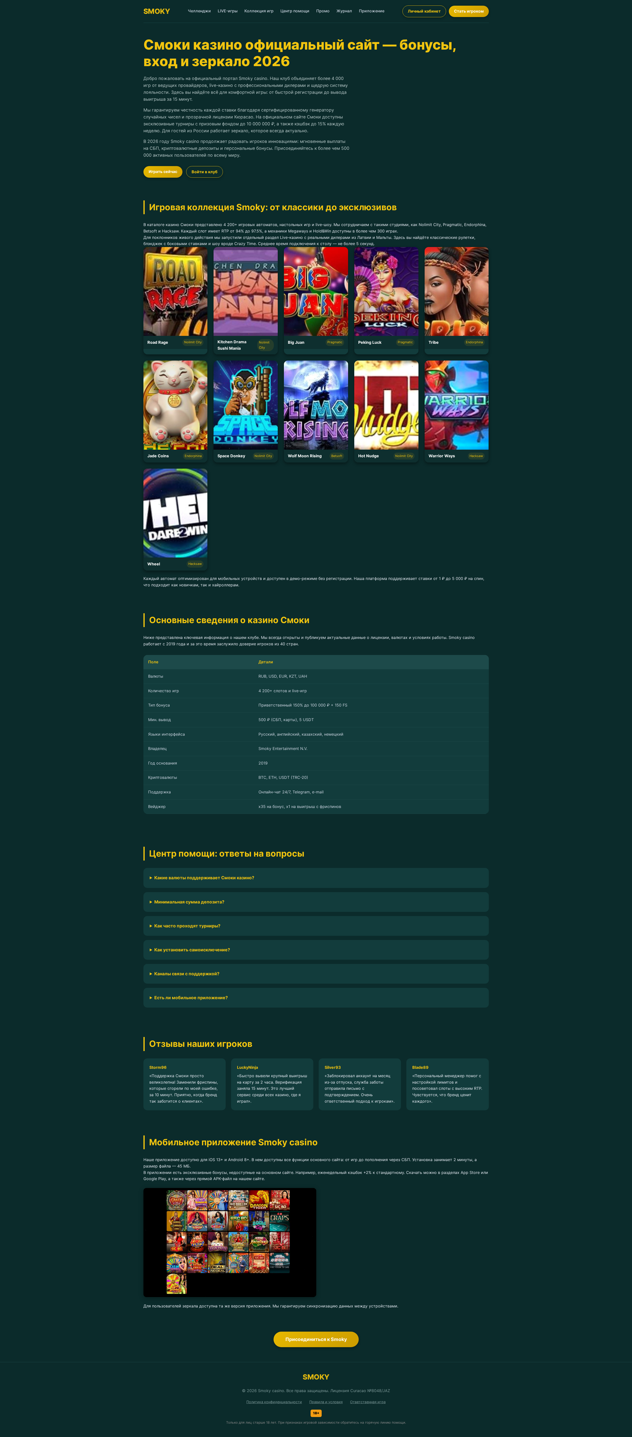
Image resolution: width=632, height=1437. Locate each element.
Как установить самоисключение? (192, 949)
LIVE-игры (227, 10)
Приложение (371, 10)
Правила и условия (326, 1402)
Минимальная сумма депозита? (189, 901)
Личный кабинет (424, 11)
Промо (323, 10)
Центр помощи (294, 10)
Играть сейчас (163, 171)
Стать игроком (469, 11)
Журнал (344, 10)
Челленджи (199, 10)
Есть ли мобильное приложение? (191, 997)
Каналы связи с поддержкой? (186, 973)
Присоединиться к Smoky (316, 1339)
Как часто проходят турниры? (187, 925)
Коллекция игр (259, 10)
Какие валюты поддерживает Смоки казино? (204, 877)
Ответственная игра (368, 1402)
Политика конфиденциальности (274, 1402)
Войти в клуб (204, 171)
